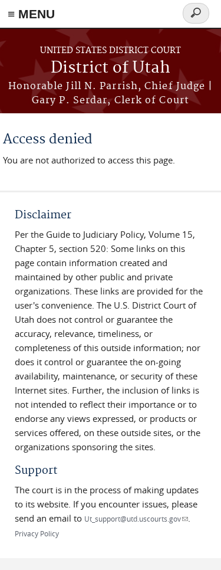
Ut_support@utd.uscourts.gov (136, 518)
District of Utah (110, 68)
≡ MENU (31, 14)
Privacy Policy (37, 533)
